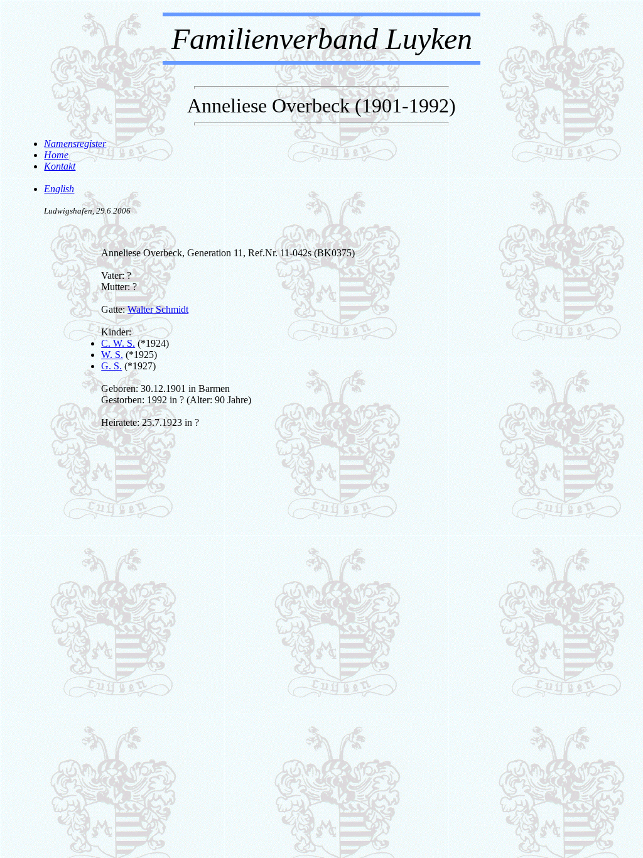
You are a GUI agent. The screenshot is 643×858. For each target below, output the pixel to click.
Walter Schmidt (157, 309)
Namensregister (75, 143)
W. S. (112, 354)
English (59, 188)
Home (56, 154)
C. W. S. (118, 343)
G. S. (111, 366)
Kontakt (59, 166)
